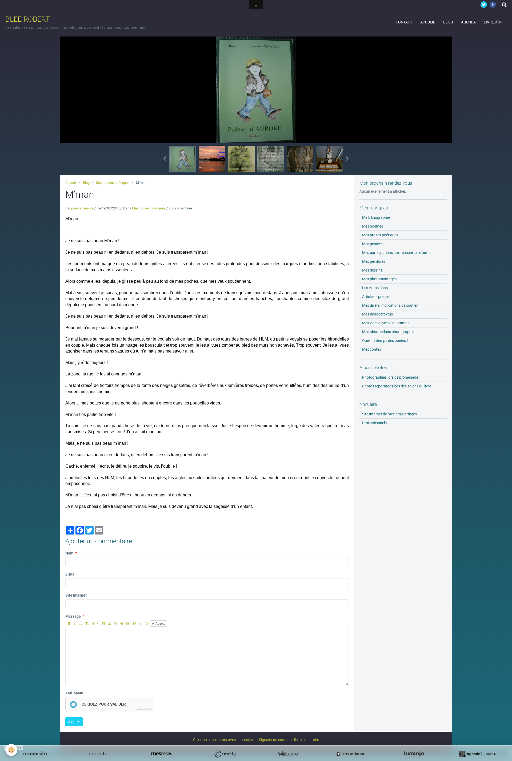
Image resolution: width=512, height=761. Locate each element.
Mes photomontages (379, 279)
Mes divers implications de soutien (390, 305)
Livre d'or (493, 22)
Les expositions (375, 288)
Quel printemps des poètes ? (385, 340)
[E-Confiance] (351, 754)
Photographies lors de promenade (390, 377)
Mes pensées (372, 244)
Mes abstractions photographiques (391, 332)
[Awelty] (225, 754)
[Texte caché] (122, 623)
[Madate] (98, 754)
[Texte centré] (109, 623)
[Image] (128, 623)
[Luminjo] (414, 754)
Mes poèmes (372, 226)
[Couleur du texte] (95, 623)
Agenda (468, 22)
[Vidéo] (134, 623)
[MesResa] (161, 754)
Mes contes (371, 349)
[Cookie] (11, 750)
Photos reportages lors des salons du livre (396, 386)
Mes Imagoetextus (377, 314)
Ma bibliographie (376, 217)
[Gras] (68, 623)
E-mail (71, 574)
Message (73, 616)
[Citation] (103, 623)
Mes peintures (373, 261)
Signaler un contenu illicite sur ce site (289, 740)
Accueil (427, 22)
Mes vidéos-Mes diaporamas (385, 323)
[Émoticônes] (147, 623)
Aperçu (160, 623)
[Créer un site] (35, 754)
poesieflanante (82, 208)
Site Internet (76, 595)
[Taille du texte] (87, 623)
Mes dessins (372, 270)
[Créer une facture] (288, 754)
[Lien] (116, 623)
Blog (448, 22)
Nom (69, 553)
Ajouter (74, 722)
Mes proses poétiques (113, 183)
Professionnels (374, 423)
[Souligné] (81, 623)
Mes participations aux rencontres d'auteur (397, 252)
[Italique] (74, 623)
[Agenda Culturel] (477, 754)
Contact (404, 22)
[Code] (141, 623)
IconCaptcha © (143, 709)
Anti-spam (74, 693)
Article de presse (375, 296)
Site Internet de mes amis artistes (389, 414)
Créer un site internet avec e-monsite (223, 740)
